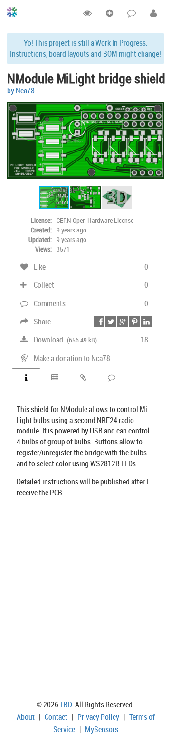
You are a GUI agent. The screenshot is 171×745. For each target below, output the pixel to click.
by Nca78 (21, 90)
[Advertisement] (85, 600)
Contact (56, 717)
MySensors (101, 729)
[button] (155, 104)
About (26, 717)
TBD (66, 704)
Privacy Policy (98, 717)
